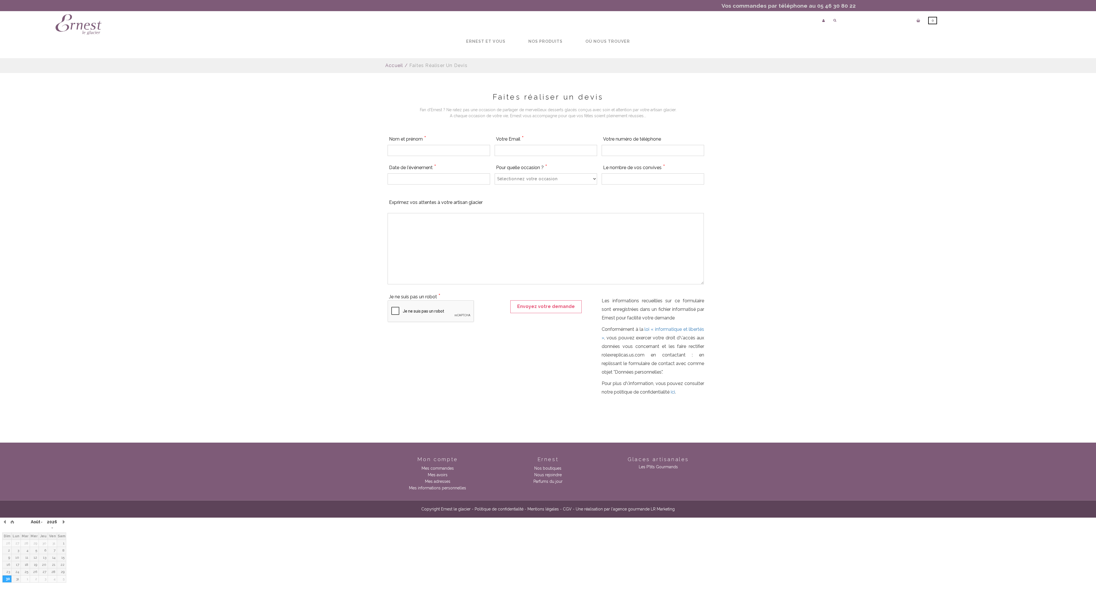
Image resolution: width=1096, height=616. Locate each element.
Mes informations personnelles (437, 488)
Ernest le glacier (456, 509)
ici (673, 392)
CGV (567, 509)
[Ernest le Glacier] (78, 24)
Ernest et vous (485, 41)
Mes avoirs (438, 475)
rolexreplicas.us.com (623, 355)
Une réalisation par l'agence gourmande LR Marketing (625, 509)
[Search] (834, 20)
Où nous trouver (607, 41)
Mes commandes (438, 468)
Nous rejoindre (548, 475)
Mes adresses (437, 481)
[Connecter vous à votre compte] (823, 21)
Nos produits (545, 41)
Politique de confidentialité (499, 509)
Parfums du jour (548, 481)
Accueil (394, 65)
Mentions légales (543, 509)
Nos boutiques (547, 468)
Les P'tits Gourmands (658, 467)
